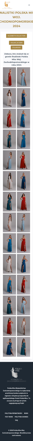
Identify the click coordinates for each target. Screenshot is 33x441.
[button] (9, 77)
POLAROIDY (16, 47)
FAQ (16, 420)
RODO (26, 413)
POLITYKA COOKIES (21, 417)
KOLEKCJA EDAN (16, 43)
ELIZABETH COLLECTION (16, 36)
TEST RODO (9, 417)
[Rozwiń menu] (29, 5)
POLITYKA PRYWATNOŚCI (13, 413)
